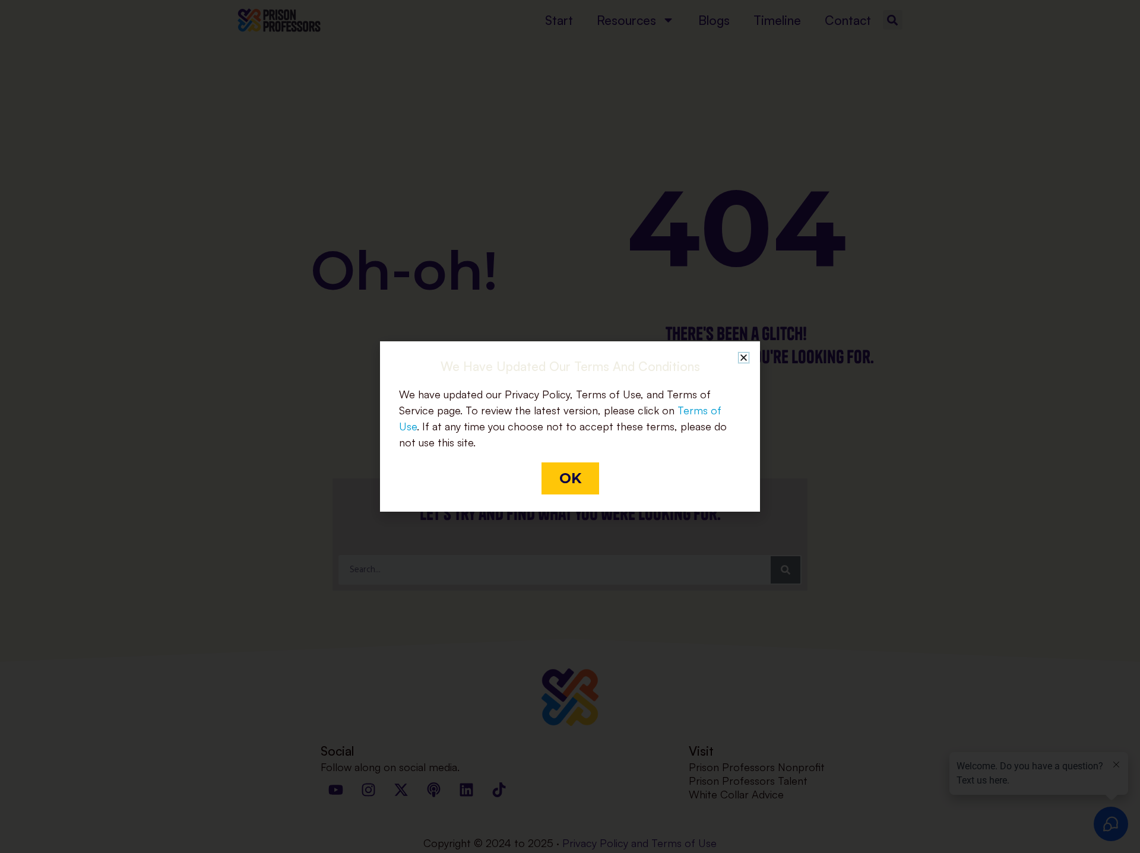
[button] (743, 357)
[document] (570, 426)
